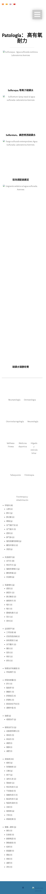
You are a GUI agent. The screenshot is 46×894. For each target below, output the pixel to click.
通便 (8, 743)
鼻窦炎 (9, 593)
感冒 (8, 533)
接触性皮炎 (10, 795)
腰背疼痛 (9, 573)
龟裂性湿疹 (10, 803)
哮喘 (8, 521)
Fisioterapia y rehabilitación (22, 498)
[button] (37, 14)
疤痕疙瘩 (9, 819)
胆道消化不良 (11, 704)
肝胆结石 (9, 696)
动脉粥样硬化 (11, 731)
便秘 (8, 855)
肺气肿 (9, 537)
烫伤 (8, 867)
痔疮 (8, 859)
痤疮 (8, 763)
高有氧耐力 (10, 640)
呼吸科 (7, 505)
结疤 (8, 847)
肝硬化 (9, 700)
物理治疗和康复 (11, 668)
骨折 (8, 657)
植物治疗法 (9, 727)
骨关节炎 (9, 565)
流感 (8, 549)
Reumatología (14, 400)
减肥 (8, 751)
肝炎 (8, 684)
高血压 (9, 739)
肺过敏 (9, 517)
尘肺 (8, 509)
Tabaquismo (15, 475)
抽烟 (6, 716)
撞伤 (8, 648)
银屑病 (9, 811)
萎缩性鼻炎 (10, 613)
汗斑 (8, 815)
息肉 (8, 621)
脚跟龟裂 (9, 839)
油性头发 (9, 779)
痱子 (8, 775)
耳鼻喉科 (8, 585)
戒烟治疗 (9, 719)
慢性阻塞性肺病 (12, 541)
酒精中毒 (9, 708)
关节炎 (9, 561)
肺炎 (8, 513)
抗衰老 (9, 835)
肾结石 (9, 735)
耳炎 (8, 617)
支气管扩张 (10, 525)
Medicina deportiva (23, 445)
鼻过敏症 (9, 597)
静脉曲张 (9, 843)
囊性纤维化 (10, 545)
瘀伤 (8, 661)
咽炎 (8, 605)
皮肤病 (7, 759)
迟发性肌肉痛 (11, 636)
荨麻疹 (9, 783)
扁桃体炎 (9, 601)
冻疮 (8, 807)
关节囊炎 (9, 644)
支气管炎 (9, 529)
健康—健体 (9, 827)
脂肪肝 (9, 688)
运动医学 (8, 629)
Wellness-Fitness (11, 445)
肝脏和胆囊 (9, 680)
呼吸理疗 (9, 672)
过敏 (8, 771)
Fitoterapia (29, 475)
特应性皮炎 (10, 787)
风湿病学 (8, 557)
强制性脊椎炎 (11, 569)
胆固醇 (9, 851)
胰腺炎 (9, 692)
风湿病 (9, 577)
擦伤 (8, 831)
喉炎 (8, 609)
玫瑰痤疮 (9, 767)
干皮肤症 (9, 791)
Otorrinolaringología (15, 422)
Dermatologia (30, 400)
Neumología (32, 422)
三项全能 (9, 632)
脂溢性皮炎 (10, 799)
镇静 (8, 747)
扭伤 (8, 652)
